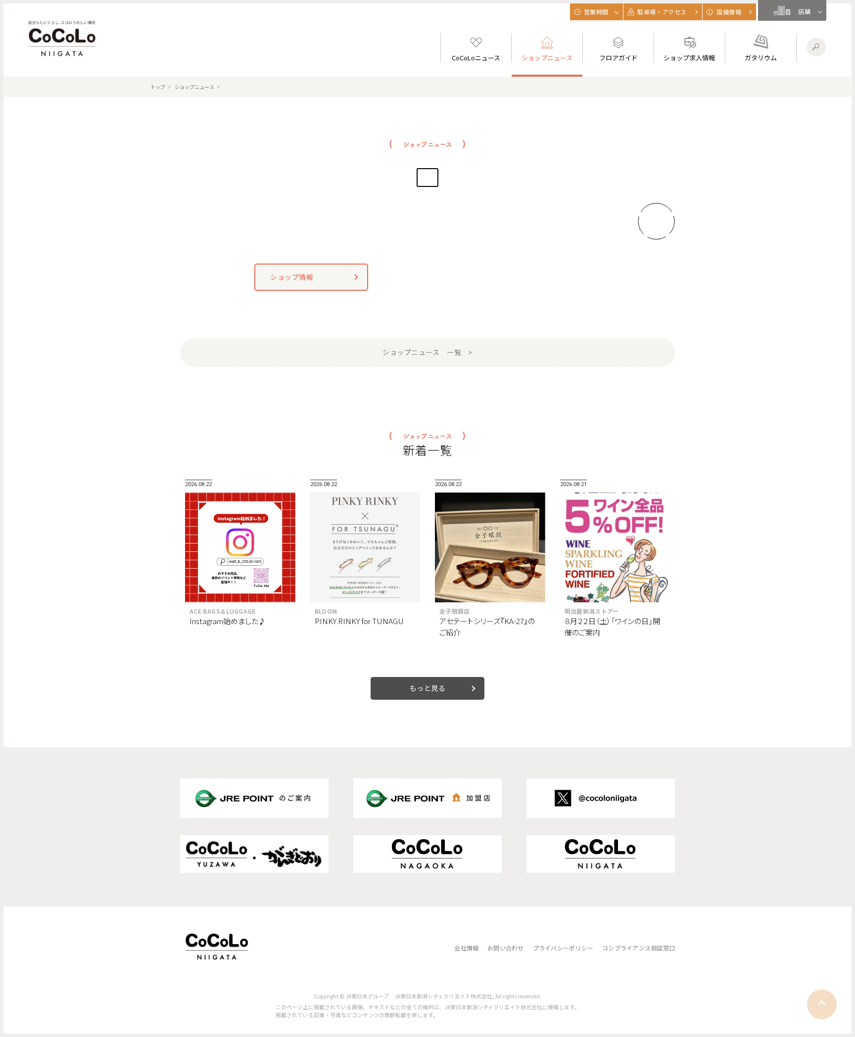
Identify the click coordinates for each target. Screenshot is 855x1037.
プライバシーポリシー (563, 948)
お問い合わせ (505, 948)
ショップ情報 (291, 277)
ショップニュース (194, 86)
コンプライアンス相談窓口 (638, 948)
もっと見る (428, 688)
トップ (157, 86)
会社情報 (466, 948)
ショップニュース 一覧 (421, 352)
